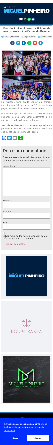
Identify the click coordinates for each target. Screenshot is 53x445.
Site (5, 222)
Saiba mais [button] (9, 430)
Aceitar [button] (38, 438)
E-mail (7, 211)
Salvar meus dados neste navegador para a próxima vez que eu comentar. (25, 237)
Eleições (7, 37)
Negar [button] (15, 438)
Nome (7, 200)
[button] (21, 19)
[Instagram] (25, 19)
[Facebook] (33, 19)
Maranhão (15, 37)
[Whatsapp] (29, 19)
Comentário (10, 166)
